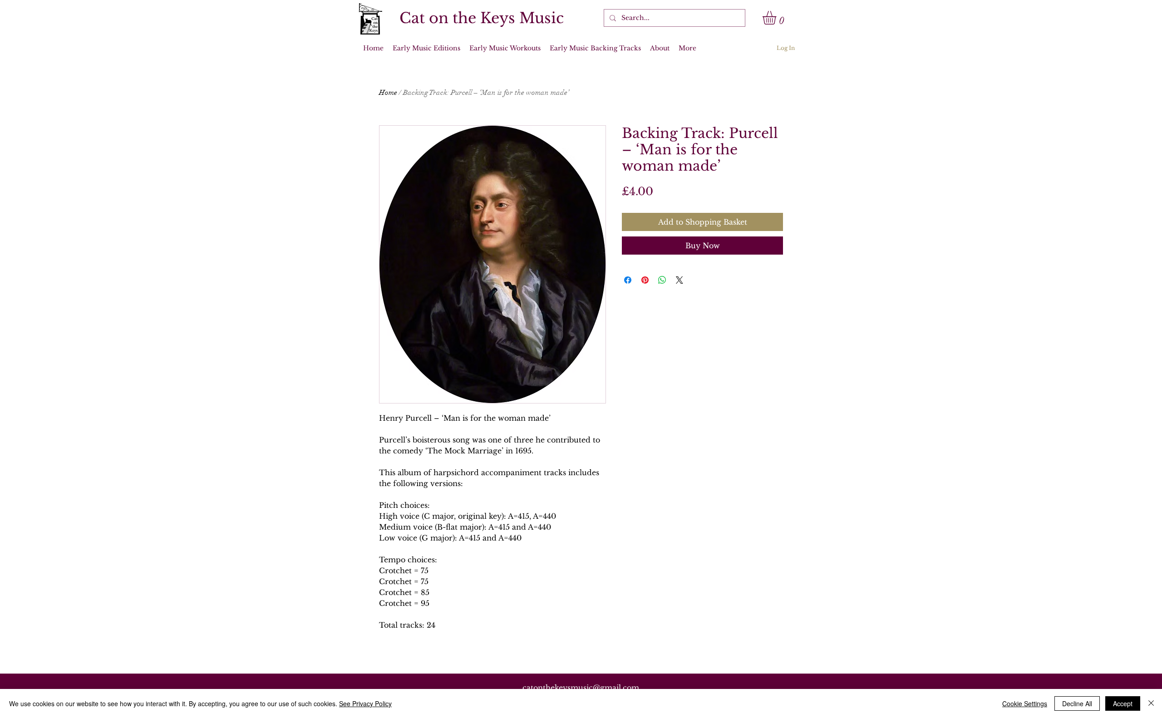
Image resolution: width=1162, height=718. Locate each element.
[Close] (1151, 703)
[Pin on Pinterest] (645, 280)
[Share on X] (679, 280)
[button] (777, 18)
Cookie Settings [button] (1024, 703)
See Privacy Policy (365, 703)
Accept (1122, 703)
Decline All (1077, 703)
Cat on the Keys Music (481, 18)
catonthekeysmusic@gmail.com (580, 687)
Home (388, 92)
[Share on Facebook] (627, 280)
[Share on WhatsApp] (662, 280)
